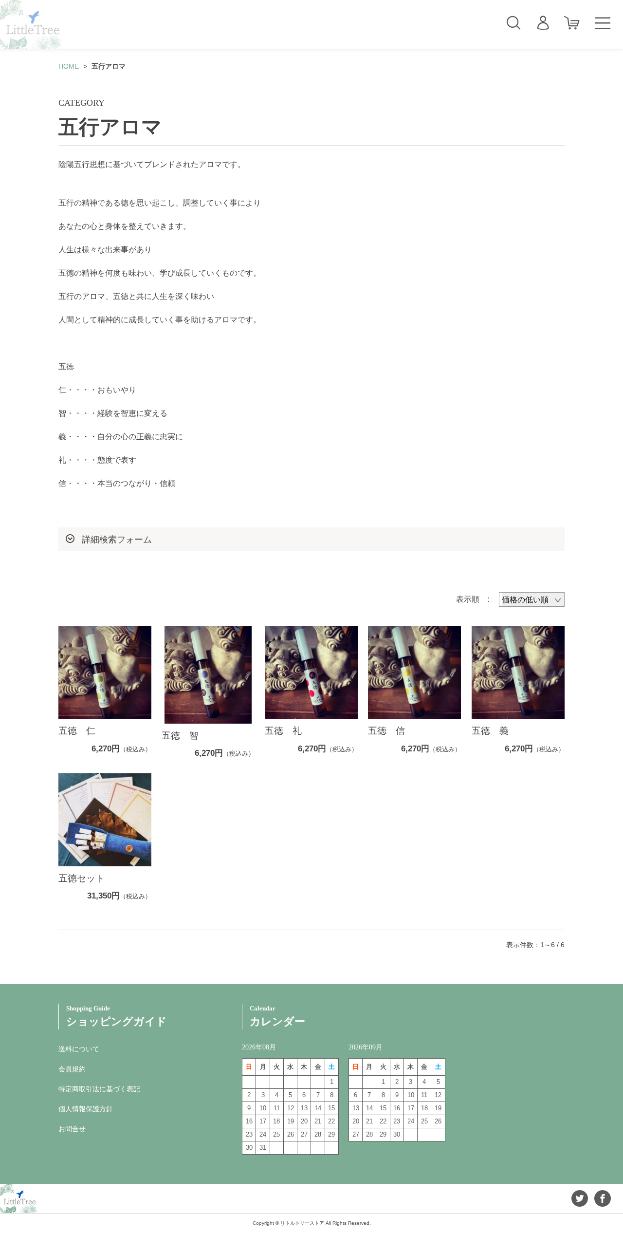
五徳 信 (386, 731)
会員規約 (72, 1069)
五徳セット (81, 878)
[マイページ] (542, 23)
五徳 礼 (283, 731)
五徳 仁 (76, 731)
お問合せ (72, 1129)
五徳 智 (180, 735)
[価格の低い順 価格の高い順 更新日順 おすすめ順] (532, 599)
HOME (68, 66)
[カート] (571, 23)
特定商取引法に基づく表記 (99, 1089)
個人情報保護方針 (85, 1109)
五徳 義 (490, 731)
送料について (78, 1049)
